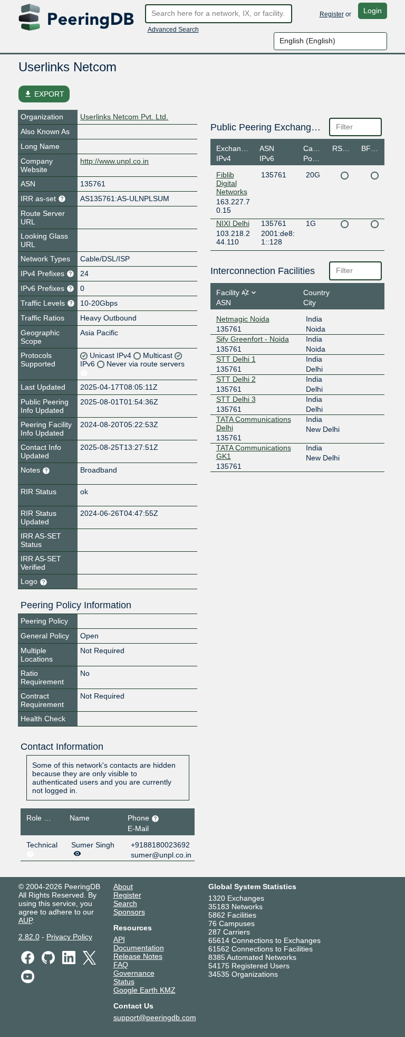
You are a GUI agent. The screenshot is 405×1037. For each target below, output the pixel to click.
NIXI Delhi (232, 223)
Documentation (138, 948)
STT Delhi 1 (236, 359)
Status (123, 981)
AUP (25, 920)
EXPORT (44, 94)
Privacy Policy (69, 936)
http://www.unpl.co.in (114, 161)
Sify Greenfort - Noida (252, 339)
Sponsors (129, 912)
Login (372, 10)
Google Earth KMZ (144, 990)
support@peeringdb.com (154, 1017)
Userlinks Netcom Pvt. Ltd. (124, 116)
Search (125, 903)
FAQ (120, 964)
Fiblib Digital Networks (231, 183)
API (119, 939)
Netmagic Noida (242, 319)
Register (332, 14)
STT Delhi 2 (236, 379)
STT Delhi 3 (236, 399)
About (123, 886)
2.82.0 (29, 936)
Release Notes (137, 956)
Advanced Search (173, 29)
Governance (134, 973)
